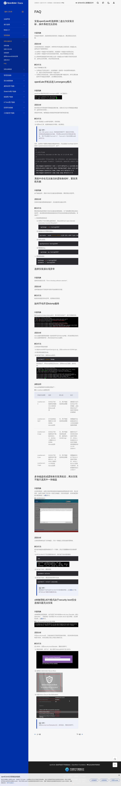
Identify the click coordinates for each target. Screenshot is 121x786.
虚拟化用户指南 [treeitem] (9, 86)
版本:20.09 (43, 2)
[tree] (14, 398)
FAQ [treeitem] (5, 63)
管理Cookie (114, 780)
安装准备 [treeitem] (6, 45)
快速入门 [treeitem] (7, 30)
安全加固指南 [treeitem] (8, 80)
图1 (46, 495)
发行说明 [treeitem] (7, 24)
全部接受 (94, 780)
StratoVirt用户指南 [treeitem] (10, 91)
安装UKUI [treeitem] (7, 60)
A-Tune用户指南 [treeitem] (9, 102)
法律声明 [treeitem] (7, 19)
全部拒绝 (104, 780)
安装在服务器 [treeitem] (8, 41)
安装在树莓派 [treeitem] (8, 69)
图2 (42, 618)
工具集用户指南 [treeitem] (9, 113)
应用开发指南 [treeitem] (8, 107)
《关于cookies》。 (11, 783)
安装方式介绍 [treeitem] (8, 49)
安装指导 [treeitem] (6, 53)
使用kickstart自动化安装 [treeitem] (11, 56)
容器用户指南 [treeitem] (8, 97)
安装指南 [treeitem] (7, 35)
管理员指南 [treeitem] (7, 75)
